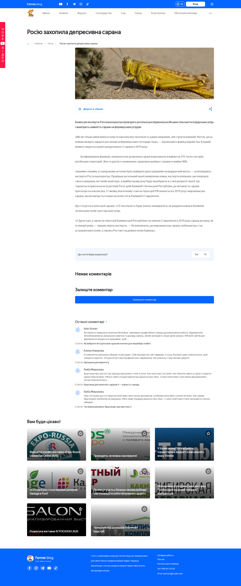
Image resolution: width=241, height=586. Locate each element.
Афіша (46, 13)
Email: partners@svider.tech (170, 574)
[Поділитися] (210, 109)
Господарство (104, 13)
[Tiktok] (87, 4)
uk (181, 5)
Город (138, 13)
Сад (123, 13)
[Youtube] (61, 4)
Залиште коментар (94, 289)
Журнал (81, 13)
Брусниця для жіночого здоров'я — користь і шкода (111, 384)
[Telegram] (74, 4)
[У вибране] (80, 433)
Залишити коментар (144, 299)
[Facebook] (67, 4)
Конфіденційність (165, 555)
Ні (205, 254)
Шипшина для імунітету (96, 362)
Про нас (161, 559)
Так (196, 254)
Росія (51, 43)
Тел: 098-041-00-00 (166, 569)
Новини (63, 13)
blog (34, 4)
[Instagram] (81, 4)
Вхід (195, 4)
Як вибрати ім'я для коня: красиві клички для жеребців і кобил (117, 343)
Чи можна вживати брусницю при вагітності (107, 407)
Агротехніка (158, 13)
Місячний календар (186, 13)
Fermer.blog (31, 13)
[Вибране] (212, 4)
